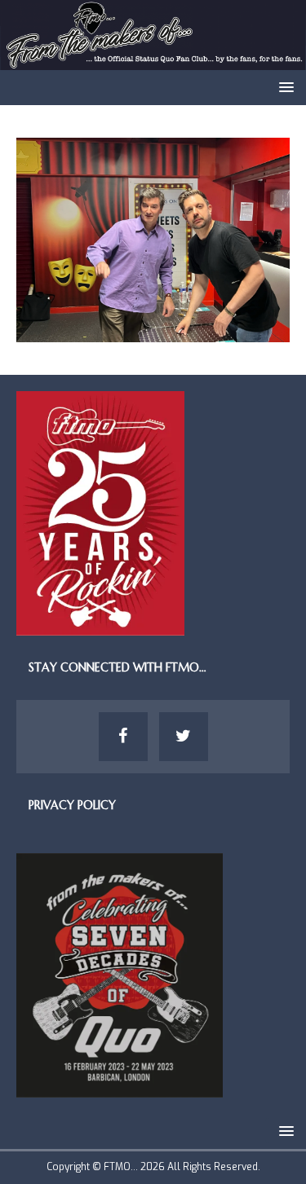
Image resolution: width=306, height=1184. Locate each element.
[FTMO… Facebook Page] (123, 736)
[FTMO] (153, 60)
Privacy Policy (72, 805)
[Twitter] (183, 736)
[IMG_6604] (153, 333)
